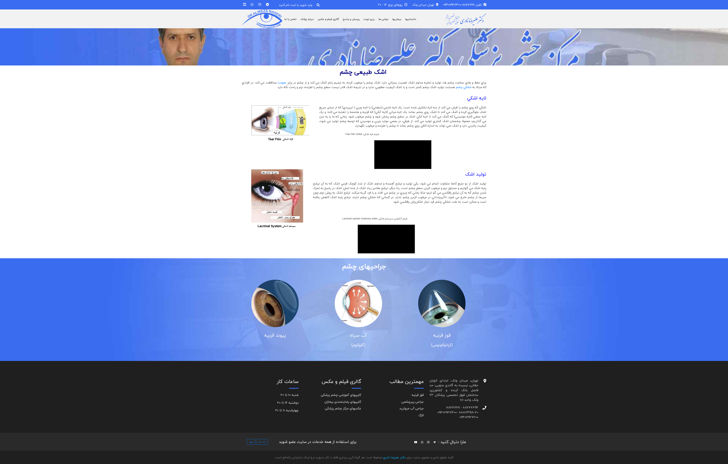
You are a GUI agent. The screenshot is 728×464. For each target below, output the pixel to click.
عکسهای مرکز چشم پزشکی (343, 408)
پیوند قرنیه (280, 335)
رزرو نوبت (369, 19)
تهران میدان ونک (423, 4)
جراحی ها (383, 19)
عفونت (282, 82)
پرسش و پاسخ (351, 19)
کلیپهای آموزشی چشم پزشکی (341, 395)
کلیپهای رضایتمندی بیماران (342, 401)
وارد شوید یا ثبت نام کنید (295, 5)
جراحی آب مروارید (411, 408)
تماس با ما (290, 19)
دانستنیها (410, 19)
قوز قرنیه (447, 335)
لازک (421, 415)
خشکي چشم (463, 87)
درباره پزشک (307, 19)
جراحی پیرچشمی (412, 401)
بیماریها (396, 19)
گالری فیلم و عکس (328, 19)
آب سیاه (364, 335)
